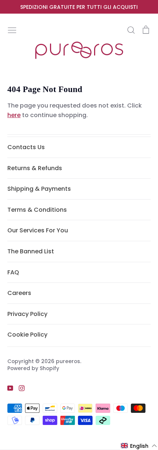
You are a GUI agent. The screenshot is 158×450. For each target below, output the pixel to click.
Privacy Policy (27, 314)
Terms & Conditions (37, 209)
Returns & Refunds (34, 168)
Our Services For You (37, 230)
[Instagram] (19, 388)
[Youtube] (7, 388)
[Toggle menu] (12, 29)
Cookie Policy (27, 334)
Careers (19, 293)
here (14, 115)
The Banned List (30, 251)
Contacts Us (26, 147)
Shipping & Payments (39, 188)
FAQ (13, 272)
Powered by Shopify (33, 368)
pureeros (68, 361)
